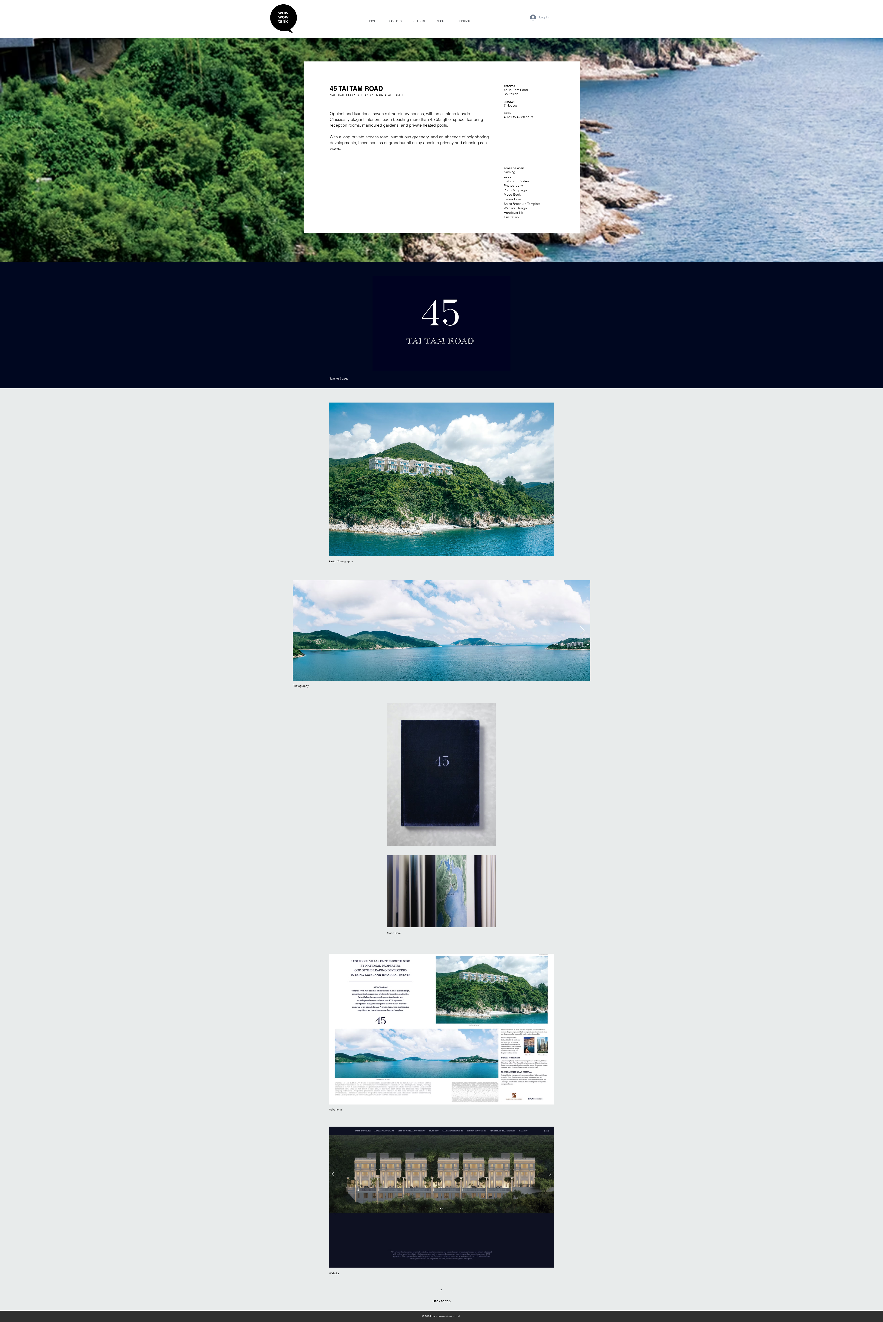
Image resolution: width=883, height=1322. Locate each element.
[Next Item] (582, 630)
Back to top (442, 1301)
